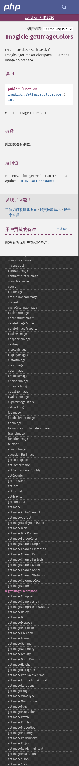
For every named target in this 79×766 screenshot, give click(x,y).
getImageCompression (23, 601)
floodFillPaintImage (21, 418)
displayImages (18, 355)
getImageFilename (21, 633)
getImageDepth (18, 617)
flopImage (15, 423)
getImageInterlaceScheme (26, 675)
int (11, 100)
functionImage (18, 439)
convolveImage (18, 281)
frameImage (16, 433)
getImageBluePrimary (23, 533)
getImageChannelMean (24, 565)
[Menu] (72, 7)
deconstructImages (21, 318)
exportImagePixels (21, 402)
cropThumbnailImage (22, 297)
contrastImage (18, 271)
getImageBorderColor (22, 538)
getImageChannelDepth (24, 544)
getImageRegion (19, 743)
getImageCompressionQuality (28, 607)
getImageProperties (21, 727)
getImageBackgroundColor (26, 523)
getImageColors (19, 586)
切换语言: (34, 29)
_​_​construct (16, 266)
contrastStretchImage (23, 276)
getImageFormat (19, 638)
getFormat (15, 491)
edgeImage (15, 371)
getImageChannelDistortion (27, 549)
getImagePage (18, 706)
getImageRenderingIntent (25, 748)
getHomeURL (17, 502)
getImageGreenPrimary (24, 659)
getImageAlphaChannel (24, 512)
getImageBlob (17, 528)
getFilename (16, 481)
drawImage (15, 365)
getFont (13, 486)
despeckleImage (19, 339)
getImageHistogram (21, 670)
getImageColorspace (22, 591)
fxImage (13, 444)
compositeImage (19, 260)
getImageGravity (19, 654)
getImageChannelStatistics (26, 575)
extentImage (16, 407)
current (13, 302)
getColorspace (18, 460)
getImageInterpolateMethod (27, 680)
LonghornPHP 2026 (39, 17)
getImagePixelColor (21, 712)
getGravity (15, 496)
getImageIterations (21, 685)
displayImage (17, 350)
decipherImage (18, 313)
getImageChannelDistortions (28, 554)
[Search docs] (64, 7)
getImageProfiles (19, 722)
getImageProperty (20, 733)
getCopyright (16, 475)
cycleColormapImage (22, 308)
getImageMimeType (21, 696)
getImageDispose (20, 622)
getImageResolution (22, 754)
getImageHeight (19, 664)
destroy (13, 344)
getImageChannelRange (24, 570)
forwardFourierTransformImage (29, 428)
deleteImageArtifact (22, 323)
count (12, 287)
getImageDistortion (21, 628)
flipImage (14, 412)
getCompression (19, 465)
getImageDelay (18, 612)
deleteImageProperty (22, 329)
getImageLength (19, 691)
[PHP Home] (12, 7)
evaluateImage (18, 397)
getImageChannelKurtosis (26, 559)
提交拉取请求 (50, 210)
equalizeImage (18, 391)
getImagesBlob (18, 759)
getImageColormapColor (24, 580)
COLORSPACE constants (36, 181)
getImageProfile (19, 717)
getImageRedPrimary (22, 738)
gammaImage (17, 449)
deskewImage (17, 334)
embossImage (17, 376)
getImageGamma (20, 643)
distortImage (17, 360)
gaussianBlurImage (21, 454)
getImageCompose (21, 596)
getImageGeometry (21, 649)
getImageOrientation (22, 701)
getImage (14, 507)
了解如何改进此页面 (21, 210)
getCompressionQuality (24, 470)
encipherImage (18, 381)
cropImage (15, 292)
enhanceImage (18, 386)
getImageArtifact (19, 517)
